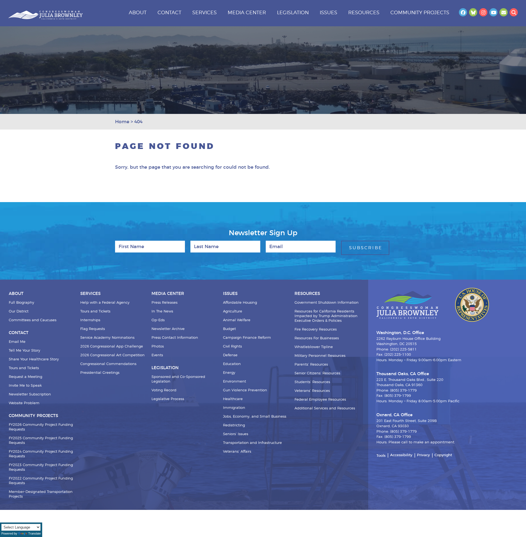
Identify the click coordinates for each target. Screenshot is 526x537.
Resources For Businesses (317, 338)
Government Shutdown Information (327, 303)
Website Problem (24, 403)
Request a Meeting (25, 377)
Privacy (423, 455)
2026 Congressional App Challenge (111, 346)
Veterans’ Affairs (237, 451)
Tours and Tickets (24, 368)
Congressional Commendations (108, 364)
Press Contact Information (174, 338)
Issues (328, 12)
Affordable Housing (240, 303)
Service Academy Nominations (107, 338)
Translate (34, 533)
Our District (18, 311)
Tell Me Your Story (24, 350)
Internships (90, 320)
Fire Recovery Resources (316, 329)
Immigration (234, 408)
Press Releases (164, 303)
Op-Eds (158, 320)
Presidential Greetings (99, 373)
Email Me (17, 342)
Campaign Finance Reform (247, 338)
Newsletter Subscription (30, 394)
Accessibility (401, 455)
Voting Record (163, 390)
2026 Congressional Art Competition (112, 355)
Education (232, 364)
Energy (229, 373)
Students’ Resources (312, 382)
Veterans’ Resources (312, 391)
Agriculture (232, 311)
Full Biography (21, 303)
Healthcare (233, 399)
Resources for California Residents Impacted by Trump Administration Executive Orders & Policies (326, 316)
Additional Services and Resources (325, 408)
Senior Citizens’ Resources (317, 373)
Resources (363, 12)
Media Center (247, 12)
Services (204, 12)
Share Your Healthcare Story (34, 359)
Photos (157, 346)
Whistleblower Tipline (314, 347)
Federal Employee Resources (320, 399)
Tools (380, 456)
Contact (169, 12)
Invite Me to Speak (25, 385)
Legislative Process (167, 399)
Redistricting (234, 425)
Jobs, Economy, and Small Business (254, 416)
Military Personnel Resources (320, 356)
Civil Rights (232, 346)
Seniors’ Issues (235, 434)
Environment (234, 381)
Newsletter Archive (168, 329)
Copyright (443, 455)
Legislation (293, 12)
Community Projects (419, 12)
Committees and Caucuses (32, 320)
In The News (162, 311)
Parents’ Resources (311, 364)
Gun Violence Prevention (245, 390)
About (138, 12)
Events (157, 355)
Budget (229, 329)
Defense (230, 355)
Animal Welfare (236, 320)
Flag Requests (92, 329)
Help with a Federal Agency (105, 303)
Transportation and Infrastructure (252, 443)
